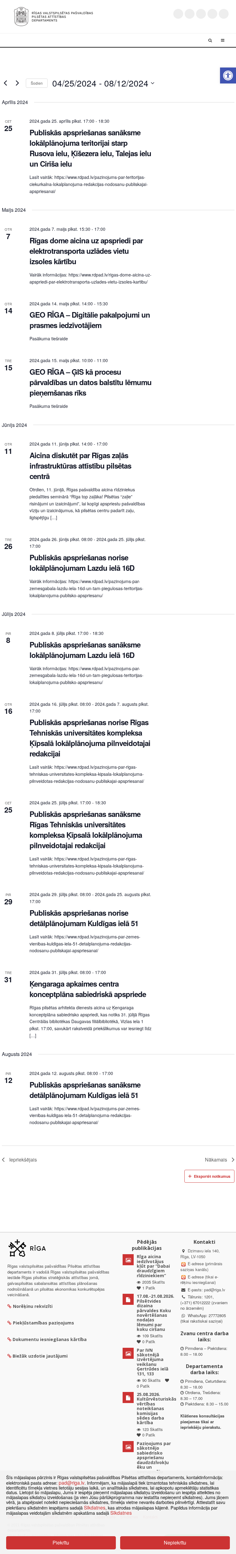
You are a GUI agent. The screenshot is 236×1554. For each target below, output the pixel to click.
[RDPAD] (53, 16)
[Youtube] (201, 14)
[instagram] (212, 14)
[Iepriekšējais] (5, 83)
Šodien (37, 83)
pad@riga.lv (214, 1290)
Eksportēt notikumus (212, 1176)
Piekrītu (61, 1542)
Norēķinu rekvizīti (33, 1306)
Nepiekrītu (175, 1542)
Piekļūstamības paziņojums (43, 1323)
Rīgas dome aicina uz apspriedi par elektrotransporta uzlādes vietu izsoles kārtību (86, 250)
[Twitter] (178, 14)
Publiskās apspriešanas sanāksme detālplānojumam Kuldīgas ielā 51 (85, 1089)
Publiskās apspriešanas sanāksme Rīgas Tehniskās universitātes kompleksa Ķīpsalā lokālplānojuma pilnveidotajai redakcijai (86, 829)
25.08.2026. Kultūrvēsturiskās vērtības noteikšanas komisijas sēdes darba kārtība (156, 1408)
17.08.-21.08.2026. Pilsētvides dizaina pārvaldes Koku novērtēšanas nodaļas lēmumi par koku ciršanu (155, 1312)
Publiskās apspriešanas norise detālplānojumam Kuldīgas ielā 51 (84, 917)
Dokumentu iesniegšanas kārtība (50, 1339)
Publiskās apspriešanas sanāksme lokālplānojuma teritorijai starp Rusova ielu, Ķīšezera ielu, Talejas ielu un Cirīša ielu (90, 148)
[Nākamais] (17, 83)
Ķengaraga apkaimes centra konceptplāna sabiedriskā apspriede (88, 988)
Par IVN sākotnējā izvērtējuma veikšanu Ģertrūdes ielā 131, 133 (152, 1362)
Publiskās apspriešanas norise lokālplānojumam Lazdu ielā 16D (82, 562)
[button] (228, 75)
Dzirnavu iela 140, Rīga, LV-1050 (200, 1253)
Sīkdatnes (94, 1507)
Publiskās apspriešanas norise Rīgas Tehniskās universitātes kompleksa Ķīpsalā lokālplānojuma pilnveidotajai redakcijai (90, 738)
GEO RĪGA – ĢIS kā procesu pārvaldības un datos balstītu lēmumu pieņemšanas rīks (90, 382)
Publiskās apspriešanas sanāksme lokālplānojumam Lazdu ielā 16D (85, 649)
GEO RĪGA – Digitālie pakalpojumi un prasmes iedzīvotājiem (90, 319)
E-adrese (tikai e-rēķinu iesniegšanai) (199, 1279)
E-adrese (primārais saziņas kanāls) (201, 1266)
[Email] (224, 14)
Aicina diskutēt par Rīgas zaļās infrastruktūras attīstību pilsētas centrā (80, 465)
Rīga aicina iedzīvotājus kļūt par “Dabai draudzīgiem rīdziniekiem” (153, 1266)
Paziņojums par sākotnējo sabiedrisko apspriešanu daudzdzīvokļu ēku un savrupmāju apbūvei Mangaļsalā (154, 1462)
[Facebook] (190, 14)
